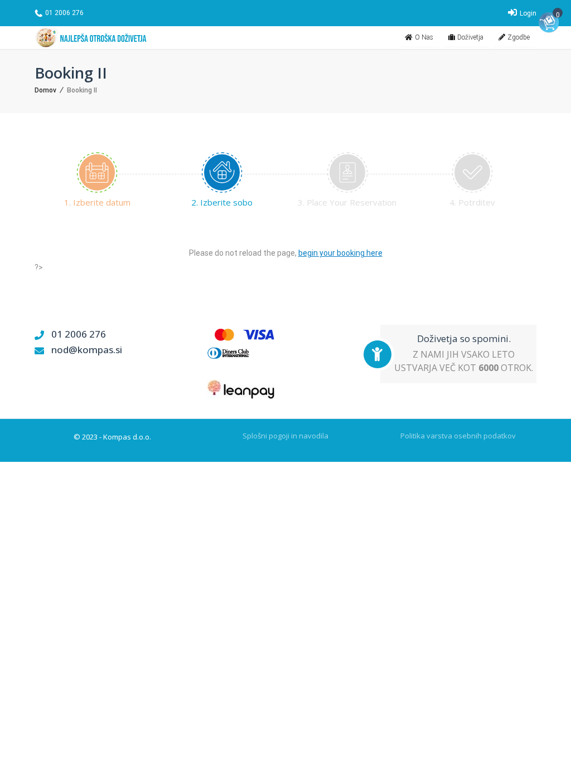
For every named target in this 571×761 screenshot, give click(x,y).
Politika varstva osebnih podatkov (458, 436)
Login (527, 13)
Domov (45, 90)
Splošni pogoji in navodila (285, 436)
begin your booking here (340, 252)
